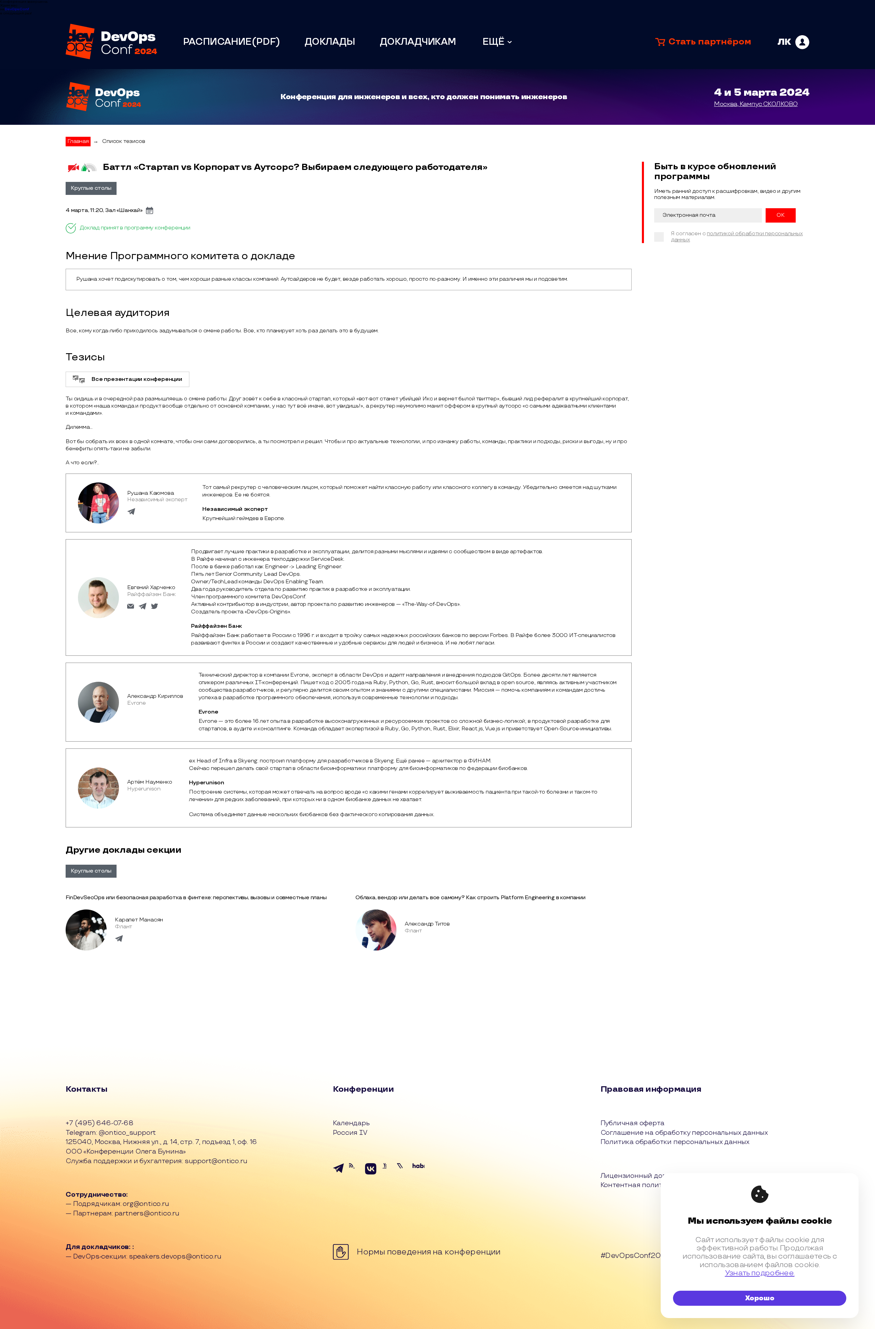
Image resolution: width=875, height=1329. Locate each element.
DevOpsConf (17, 9)
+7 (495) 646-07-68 (99, 1123)
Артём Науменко (149, 782)
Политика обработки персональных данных (675, 1142)
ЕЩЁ (493, 42)
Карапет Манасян (139, 920)
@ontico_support (127, 1133)
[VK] (371, 1174)
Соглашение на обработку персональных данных (684, 1133)
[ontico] (793, 42)
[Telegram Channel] (355, 1174)
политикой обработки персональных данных (737, 236)
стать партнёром (709, 42)
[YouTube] (387, 1174)
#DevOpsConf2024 (635, 1256)
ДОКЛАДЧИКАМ (418, 42)
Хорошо (760, 1298)
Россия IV (350, 1133)
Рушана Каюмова (150, 493)
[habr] (419, 1174)
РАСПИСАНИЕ (217, 42)
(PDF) (266, 42)
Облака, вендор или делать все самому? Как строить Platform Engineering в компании (470, 897)
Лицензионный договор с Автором (659, 1176)
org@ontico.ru (146, 1204)
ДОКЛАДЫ (330, 42)
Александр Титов (427, 924)
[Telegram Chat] (339, 1174)
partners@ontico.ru (147, 1213)
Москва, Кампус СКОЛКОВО (755, 104)
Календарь (351, 1123)
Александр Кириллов (155, 696)
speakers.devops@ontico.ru (175, 1256)
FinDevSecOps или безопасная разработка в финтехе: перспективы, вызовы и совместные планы (196, 897)
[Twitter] (403, 1174)
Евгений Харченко (151, 587)
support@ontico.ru (216, 1161)
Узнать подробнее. (760, 1273)
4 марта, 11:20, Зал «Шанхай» (104, 211)
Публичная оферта (632, 1123)
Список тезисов (123, 141)
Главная (78, 141)
